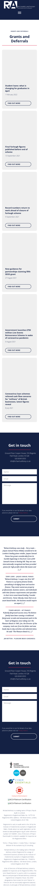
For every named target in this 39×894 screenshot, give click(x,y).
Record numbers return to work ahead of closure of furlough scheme (17, 210)
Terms (5, 843)
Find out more (14, 103)
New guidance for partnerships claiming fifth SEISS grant (17, 271)
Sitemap (32, 843)
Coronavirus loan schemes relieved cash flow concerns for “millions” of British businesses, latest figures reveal (18, 399)
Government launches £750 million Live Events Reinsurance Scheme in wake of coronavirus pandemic (19, 334)
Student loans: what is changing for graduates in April (17, 88)
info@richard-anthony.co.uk (20, 461)
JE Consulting (29, 845)
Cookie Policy (23, 843)
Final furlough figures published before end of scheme (16, 149)
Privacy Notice (23, 513)
